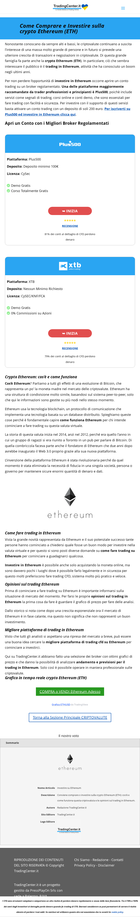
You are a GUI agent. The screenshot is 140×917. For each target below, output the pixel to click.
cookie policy (117, 912)
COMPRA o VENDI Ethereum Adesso (70, 691)
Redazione (100, 860)
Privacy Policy (84, 865)
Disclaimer (106, 865)
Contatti (117, 860)
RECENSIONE (70, 226)
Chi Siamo (82, 860)
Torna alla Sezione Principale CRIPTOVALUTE (70, 717)
